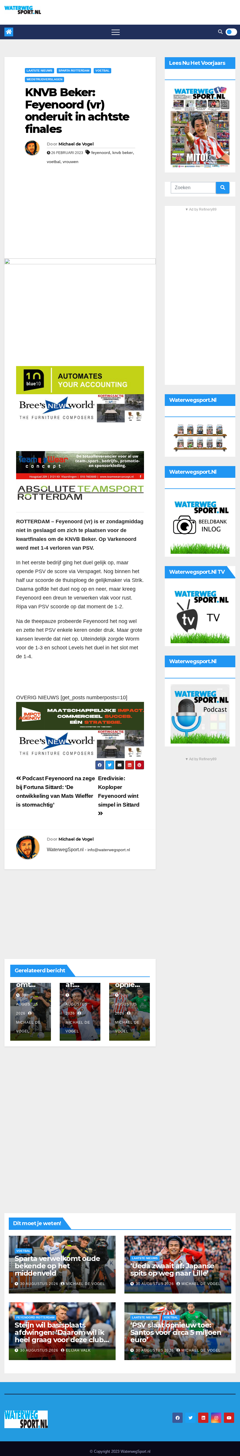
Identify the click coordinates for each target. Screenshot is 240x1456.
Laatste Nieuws (39, 70)
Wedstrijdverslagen (44, 79)
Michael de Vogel (76, 144)
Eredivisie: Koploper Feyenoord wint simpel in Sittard (118, 791)
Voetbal (102, 70)
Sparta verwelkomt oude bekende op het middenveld (57, 1265)
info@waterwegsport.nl (109, 849)
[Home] (8, 32)
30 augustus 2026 (27, 1004)
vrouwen (70, 161)
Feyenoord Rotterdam (35, 1317)
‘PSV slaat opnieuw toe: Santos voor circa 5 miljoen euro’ (175, 1332)
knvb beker (122, 152)
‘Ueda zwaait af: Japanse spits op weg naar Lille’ (172, 1269)
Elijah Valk (78, 1350)
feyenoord (100, 152)
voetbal (53, 161)
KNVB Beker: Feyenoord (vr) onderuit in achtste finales (77, 110)
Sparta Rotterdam (74, 70)
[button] (220, 31)
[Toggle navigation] (116, 32)
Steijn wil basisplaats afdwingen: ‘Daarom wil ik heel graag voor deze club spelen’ (59, 1336)
